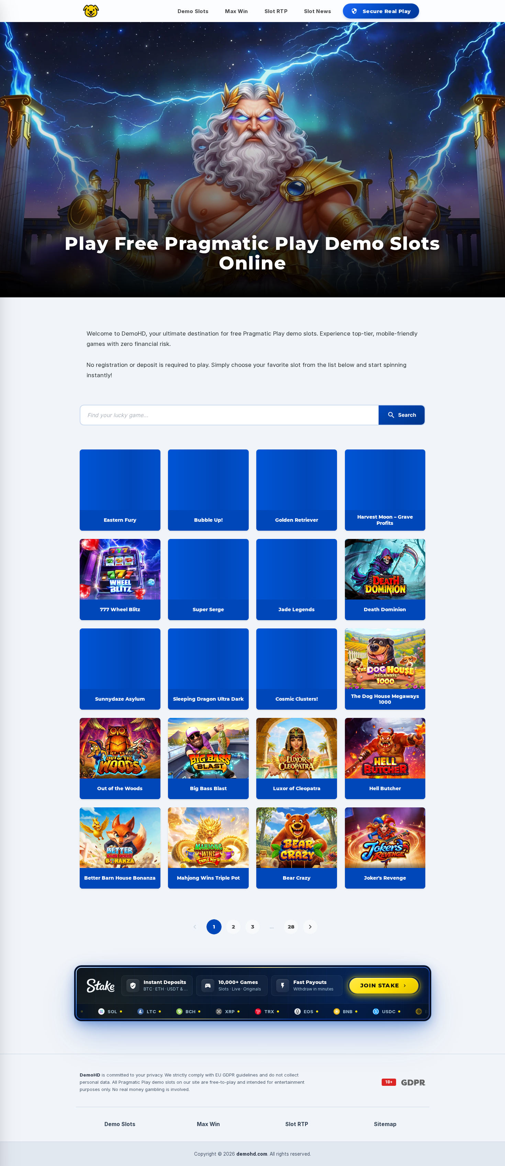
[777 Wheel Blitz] (120, 569)
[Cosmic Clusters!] (296, 658)
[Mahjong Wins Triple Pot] (208, 837)
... (272, 926)
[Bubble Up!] (208, 479)
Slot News (317, 11)
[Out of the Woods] (120, 748)
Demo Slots (193, 11)
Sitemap (385, 1124)
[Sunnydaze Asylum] (120, 658)
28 (291, 926)
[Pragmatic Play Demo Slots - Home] (91, 11)
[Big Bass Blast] (208, 748)
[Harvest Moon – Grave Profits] (385, 479)
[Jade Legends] (296, 569)
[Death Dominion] (385, 569)
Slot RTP (276, 11)
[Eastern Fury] (120, 479)
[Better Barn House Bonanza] (120, 837)
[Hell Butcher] (385, 748)
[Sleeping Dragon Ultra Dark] (208, 658)
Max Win (236, 11)
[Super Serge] (208, 569)
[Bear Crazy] (296, 837)
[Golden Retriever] (296, 479)
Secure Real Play (381, 11)
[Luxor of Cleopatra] (296, 748)
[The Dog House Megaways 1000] (385, 658)
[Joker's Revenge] (385, 837)
